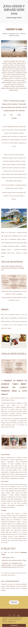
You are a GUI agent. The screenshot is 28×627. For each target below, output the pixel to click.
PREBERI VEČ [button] (12, 621)
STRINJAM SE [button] (14, 625)
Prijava (14, 602)
